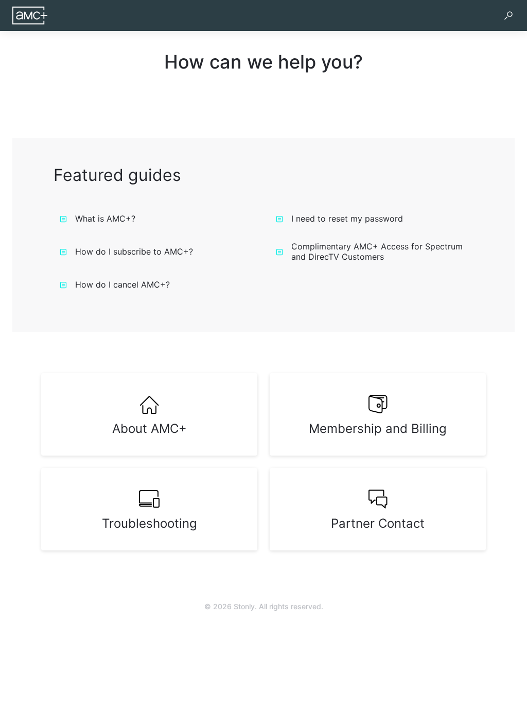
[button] (508, 15)
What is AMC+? (105, 218)
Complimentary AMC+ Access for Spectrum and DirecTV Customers (377, 251)
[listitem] (149, 414)
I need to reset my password (347, 218)
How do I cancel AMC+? (122, 284)
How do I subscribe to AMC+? (134, 251)
